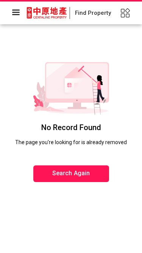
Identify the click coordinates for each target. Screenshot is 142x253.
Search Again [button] (71, 173)
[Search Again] (71, 149)
